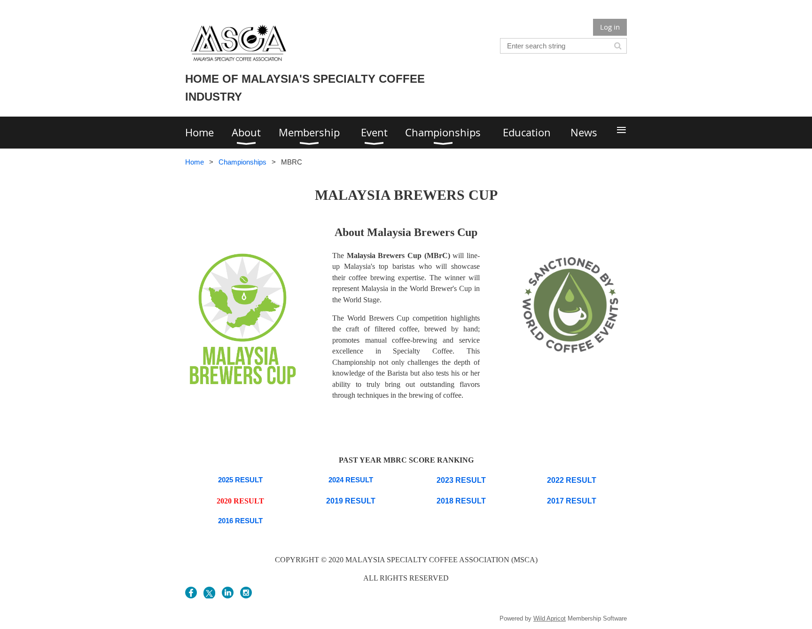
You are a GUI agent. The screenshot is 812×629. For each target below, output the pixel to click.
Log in (610, 26)
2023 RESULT (461, 480)
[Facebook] (191, 592)
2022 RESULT (571, 480)
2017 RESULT (571, 501)
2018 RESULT (461, 501)
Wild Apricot (549, 618)
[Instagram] (246, 592)
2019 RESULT (350, 501)
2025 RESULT (240, 480)
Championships (242, 162)
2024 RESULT (350, 480)
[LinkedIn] (228, 592)
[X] (209, 592)
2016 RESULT (240, 521)
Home (194, 162)
